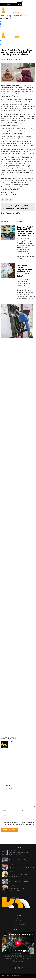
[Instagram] (18, 968)
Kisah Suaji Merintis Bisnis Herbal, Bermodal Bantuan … (19, 875)
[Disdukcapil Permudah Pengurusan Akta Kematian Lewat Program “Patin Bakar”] (8, 270)
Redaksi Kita (18, 920)
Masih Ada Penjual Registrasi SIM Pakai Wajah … (21, 868)
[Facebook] (15, 968)
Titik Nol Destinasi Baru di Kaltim (19, 881)
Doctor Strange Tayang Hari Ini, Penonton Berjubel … (19, 889)
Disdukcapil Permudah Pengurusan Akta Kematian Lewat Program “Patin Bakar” (24, 270)
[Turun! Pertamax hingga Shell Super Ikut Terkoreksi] (17, 321)
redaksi (4, 59)
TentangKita (18, 918)
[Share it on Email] (10, 199)
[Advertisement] (18, 770)
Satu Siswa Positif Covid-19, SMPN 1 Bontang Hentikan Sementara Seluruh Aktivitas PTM (25, 231)
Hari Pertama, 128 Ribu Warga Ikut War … (20, 861)
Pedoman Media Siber (18, 924)
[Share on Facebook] (2, 199)
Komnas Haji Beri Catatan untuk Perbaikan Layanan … (19, 853)
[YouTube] (22, 968)
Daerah (10, 59)
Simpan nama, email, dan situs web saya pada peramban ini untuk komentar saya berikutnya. (18, 823)
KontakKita (18, 922)
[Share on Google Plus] (6, 199)
